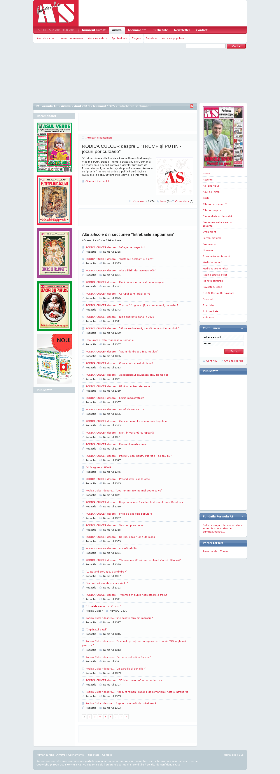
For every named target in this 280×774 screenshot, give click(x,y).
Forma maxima (212, 237)
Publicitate (160, 30)
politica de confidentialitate (163, 764)
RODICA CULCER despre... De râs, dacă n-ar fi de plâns (120, 536)
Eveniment (209, 231)
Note (165, 201)
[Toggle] (242, 328)
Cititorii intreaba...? (215, 204)
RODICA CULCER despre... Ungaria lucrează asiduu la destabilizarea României (134, 502)
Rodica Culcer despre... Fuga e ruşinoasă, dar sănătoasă (121, 703)
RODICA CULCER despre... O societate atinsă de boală (119, 363)
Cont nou (211, 360)
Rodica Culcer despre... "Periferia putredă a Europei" (118, 657)
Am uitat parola (233, 360)
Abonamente (137, 30)
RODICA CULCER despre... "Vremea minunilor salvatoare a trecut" (127, 594)
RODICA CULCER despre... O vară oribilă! (111, 548)
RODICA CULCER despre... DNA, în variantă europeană (120, 432)
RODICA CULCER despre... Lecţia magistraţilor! (115, 397)
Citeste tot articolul (97, 181)
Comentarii (184, 201)
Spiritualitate (119, 38)
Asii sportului (211, 185)
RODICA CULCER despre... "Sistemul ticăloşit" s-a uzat (119, 258)
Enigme (136, 38)
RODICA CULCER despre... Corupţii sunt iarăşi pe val (118, 293)
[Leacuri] (54, 201)
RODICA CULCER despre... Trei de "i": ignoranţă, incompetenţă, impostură (132, 305)
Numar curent (45, 754)
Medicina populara (172, 38)
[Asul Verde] (54, 149)
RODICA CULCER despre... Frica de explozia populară (119, 513)
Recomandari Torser (215, 551)
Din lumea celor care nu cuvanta (218, 224)
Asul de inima (45, 38)
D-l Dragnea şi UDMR (98, 467)
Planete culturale (213, 280)
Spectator (209, 305)
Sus (241, 754)
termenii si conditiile (131, 764)
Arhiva (117, 30)
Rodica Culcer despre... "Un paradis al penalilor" (116, 668)
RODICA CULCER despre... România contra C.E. (115, 409)
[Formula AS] (56, 13)
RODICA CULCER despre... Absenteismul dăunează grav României (127, 374)
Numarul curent (93, 30)
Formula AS (49, 106)
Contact (201, 30)
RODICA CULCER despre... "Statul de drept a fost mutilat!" (122, 351)
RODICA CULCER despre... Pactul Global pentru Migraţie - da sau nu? (129, 455)
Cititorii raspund (212, 210)
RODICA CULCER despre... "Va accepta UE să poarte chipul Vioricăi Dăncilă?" (133, 560)
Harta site (230, 754)
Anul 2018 (82, 106)
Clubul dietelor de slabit (217, 216)
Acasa (206, 173)
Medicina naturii (97, 38)
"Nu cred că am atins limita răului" (107, 583)
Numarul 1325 (104, 106)
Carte (206, 197)
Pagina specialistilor (215, 274)
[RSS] (191, 106)
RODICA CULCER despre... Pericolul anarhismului (116, 444)
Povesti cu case (212, 286)
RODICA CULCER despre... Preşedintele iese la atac (118, 478)
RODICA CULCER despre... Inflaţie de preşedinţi (115, 247)
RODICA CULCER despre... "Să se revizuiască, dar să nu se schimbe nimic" (132, 328)
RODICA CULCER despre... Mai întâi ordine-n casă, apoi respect (125, 282)
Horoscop (208, 250)
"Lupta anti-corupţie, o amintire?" (106, 571)
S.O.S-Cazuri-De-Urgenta (218, 293)
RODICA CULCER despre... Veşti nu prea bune (114, 525)
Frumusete (209, 244)
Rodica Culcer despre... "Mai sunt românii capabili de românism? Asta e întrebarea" (138, 691)
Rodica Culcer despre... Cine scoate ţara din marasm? (119, 617)
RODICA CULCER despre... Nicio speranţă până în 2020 (120, 316)
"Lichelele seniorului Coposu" (103, 606)
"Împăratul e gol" (96, 629)
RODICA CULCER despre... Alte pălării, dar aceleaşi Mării (121, 270)
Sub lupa (208, 317)
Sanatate (151, 38)
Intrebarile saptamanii (99, 137)
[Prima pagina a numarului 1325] (223, 137)
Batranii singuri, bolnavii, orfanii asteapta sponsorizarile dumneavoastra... (223, 528)
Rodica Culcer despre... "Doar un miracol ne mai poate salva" (124, 490)
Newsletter (182, 30)
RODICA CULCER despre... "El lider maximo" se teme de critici (124, 680)
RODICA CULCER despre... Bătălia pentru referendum (119, 386)
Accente (208, 179)
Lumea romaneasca (70, 38)
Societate (208, 299)
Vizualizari (144, 201)
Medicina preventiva (215, 268)
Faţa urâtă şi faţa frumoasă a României (110, 339)
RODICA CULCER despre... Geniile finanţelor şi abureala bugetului (126, 421)
